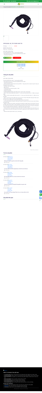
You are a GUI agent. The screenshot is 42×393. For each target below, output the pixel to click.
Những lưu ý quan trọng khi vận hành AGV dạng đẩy (13, 160)
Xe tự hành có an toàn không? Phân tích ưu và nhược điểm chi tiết (16, 192)
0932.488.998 (21, 64)
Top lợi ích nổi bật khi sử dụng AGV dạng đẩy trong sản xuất (15, 184)
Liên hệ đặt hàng (17, 57)
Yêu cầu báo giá (8, 57)
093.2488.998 (7, 1)
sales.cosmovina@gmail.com (33, 1)
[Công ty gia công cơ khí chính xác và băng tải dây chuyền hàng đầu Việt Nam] (20, 3)
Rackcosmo (6, 385)
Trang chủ (5, 6)
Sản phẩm (9, 6)
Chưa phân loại (10, 49)
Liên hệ (15, 45)
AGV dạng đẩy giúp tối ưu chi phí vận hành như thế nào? (14, 176)
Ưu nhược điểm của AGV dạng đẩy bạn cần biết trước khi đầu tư (16, 168)
